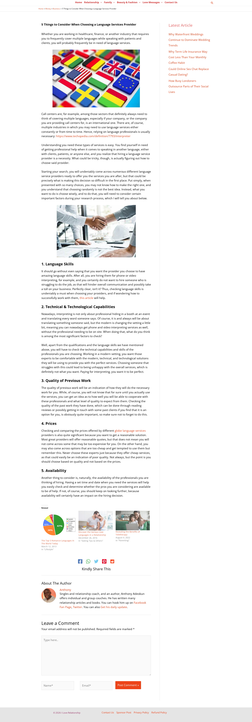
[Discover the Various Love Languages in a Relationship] (95, 521)
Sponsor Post (123, 712)
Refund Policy (159, 712)
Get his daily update (114, 607)
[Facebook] (80, 561)
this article (86, 298)
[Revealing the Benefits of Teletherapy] (133, 520)
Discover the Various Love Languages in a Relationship (92, 533)
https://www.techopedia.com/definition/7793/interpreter (93, 136)
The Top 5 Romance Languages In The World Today (57, 542)
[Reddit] (112, 561)
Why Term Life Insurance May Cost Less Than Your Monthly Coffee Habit (188, 57)
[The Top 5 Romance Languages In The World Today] (58, 525)
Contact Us (108, 712)
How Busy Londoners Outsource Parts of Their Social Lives (189, 86)
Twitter (77, 607)
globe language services (130, 431)
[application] (100, 2)
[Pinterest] (104, 561)
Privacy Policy (141, 712)
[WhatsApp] (88, 561)
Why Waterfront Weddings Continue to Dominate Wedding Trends (189, 39)
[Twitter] (96, 561)
